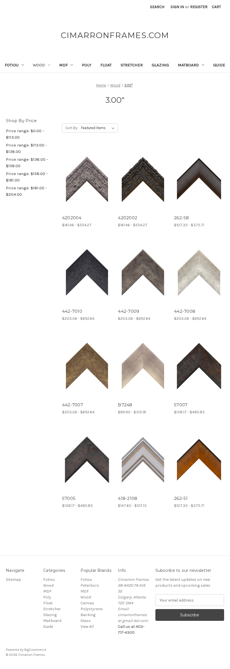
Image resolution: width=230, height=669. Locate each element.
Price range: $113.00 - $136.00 (26, 148)
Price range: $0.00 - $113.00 (25, 134)
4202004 (72, 217)
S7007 (180, 404)
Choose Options (87, 183)
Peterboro (90, 585)
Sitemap (13, 579)
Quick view (82, 174)
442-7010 (72, 311)
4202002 (127, 217)
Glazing (160, 64)
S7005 (68, 498)
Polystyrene (91, 609)
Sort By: (71, 128)
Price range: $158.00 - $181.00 (27, 177)
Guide (219, 64)
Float (106, 64)
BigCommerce (35, 650)
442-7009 (128, 311)
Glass (86, 620)
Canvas (87, 603)
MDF (63, 64)
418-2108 (127, 498)
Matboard (188, 64)
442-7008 (184, 311)
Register (199, 6)
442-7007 (72, 404)
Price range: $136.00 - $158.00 (27, 162)
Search (157, 6)
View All (87, 626)
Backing (88, 614)
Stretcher (132, 64)
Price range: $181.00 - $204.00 (26, 191)
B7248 (125, 404)
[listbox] (99, 128)
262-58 (181, 217)
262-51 (181, 498)
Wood (39, 64)
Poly (86, 64)
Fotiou (12, 64)
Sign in (177, 6)
